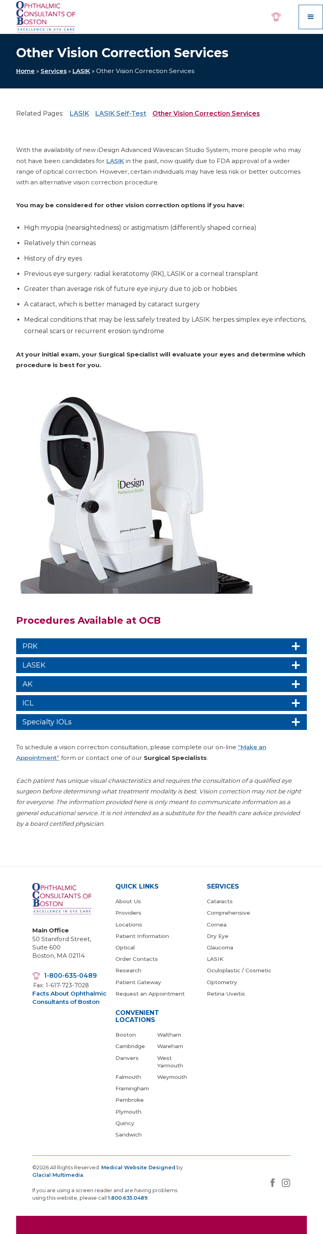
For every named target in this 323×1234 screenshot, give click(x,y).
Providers (128, 913)
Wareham (170, 1046)
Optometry (222, 982)
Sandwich (128, 1134)
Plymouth (128, 1111)
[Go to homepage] (45, 17)
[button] (311, 17)
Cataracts (220, 901)
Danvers (127, 1058)
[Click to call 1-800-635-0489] (277, 17)
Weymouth (172, 1077)
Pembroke (129, 1100)
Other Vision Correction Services (206, 113)
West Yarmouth (170, 1062)
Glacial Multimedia (57, 1175)
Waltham (169, 1034)
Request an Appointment (150, 993)
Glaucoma (220, 947)
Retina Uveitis (226, 993)
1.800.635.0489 (128, 1198)
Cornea (216, 924)
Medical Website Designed (138, 1167)
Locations (128, 924)
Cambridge (130, 1046)
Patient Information (142, 936)
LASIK (81, 71)
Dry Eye (217, 936)
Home (25, 71)
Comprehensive (228, 913)
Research (128, 970)
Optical (125, 947)
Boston (125, 1034)
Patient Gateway (138, 982)
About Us (128, 901)
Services (54, 71)
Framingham (132, 1088)
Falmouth (128, 1077)
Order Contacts (136, 959)
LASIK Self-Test (120, 113)
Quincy (124, 1123)
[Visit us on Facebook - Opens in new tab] (272, 1182)
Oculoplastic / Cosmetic (239, 970)
